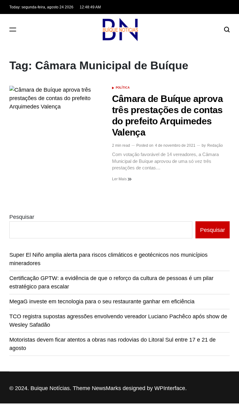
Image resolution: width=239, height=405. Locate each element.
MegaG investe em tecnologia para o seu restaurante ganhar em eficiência (101, 301)
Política (123, 87)
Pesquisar (21, 217)
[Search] (227, 29)
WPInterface (169, 388)
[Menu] (12, 29)
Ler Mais (120, 179)
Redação (215, 145)
